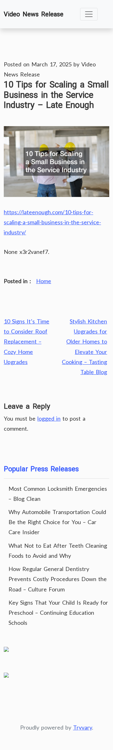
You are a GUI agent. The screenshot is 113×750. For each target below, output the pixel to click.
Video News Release (33, 14)
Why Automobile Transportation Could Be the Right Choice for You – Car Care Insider (57, 521)
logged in (49, 418)
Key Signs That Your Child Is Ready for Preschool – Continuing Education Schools (58, 612)
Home (43, 280)
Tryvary (82, 727)
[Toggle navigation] (89, 14)
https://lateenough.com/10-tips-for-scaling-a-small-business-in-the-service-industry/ (52, 222)
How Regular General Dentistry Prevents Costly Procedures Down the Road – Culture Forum (57, 578)
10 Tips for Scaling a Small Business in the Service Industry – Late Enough (56, 95)
